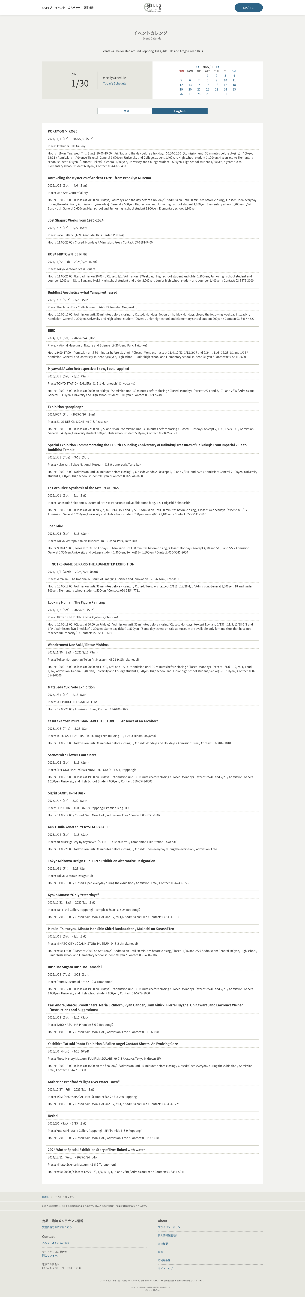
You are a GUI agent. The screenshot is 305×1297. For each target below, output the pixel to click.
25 (234, 89)
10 (225, 80)
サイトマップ (165, 1268)
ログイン (248, 7)
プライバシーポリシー (170, 1227)
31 (225, 94)
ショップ (47, 7)
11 (234, 80)
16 (216, 84)
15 (207, 84)
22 (207, 89)
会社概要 (163, 1243)
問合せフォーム (50, 1255)
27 (190, 94)
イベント (60, 7)
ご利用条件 (164, 1260)
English (180, 111)
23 (216, 89)
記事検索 (89, 7)
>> (218, 67)
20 (190, 89)
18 (234, 84)
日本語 (125, 111)
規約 (160, 1252)
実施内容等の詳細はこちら (57, 1227)
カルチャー (74, 7)
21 (199, 89)
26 (181, 94)
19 (181, 89)
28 (199, 94)
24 (225, 89)
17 (225, 84)
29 (207, 94)
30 (216, 94)
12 (181, 84)
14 (199, 84)
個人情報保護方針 (168, 1235)
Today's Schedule (114, 83)
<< (197, 67)
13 (190, 84)
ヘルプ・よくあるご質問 (55, 1243)
